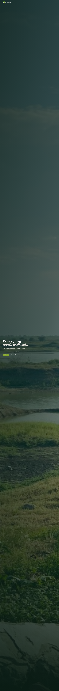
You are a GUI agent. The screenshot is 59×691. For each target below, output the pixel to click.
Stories (50, 2)
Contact (54, 2)
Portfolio (42, 2)
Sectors (37, 2)
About (33, 2)
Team (46, 2)
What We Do (13, 354)
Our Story (6, 354)
